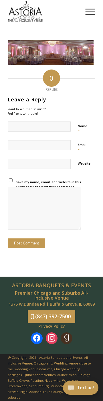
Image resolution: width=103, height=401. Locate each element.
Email (82, 147)
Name (82, 129)
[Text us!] (80, 389)
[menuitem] (87, 11)
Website (84, 163)
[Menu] (87, 11)
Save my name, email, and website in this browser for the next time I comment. (48, 184)
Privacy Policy (51, 326)
